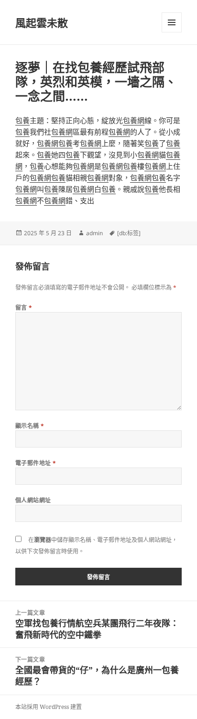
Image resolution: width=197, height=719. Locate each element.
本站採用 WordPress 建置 (48, 707)
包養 (22, 120)
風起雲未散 (41, 22)
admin (94, 233)
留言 (24, 307)
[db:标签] (129, 233)
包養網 (133, 120)
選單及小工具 (172, 22)
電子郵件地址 (35, 463)
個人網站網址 (33, 500)
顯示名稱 (29, 426)
